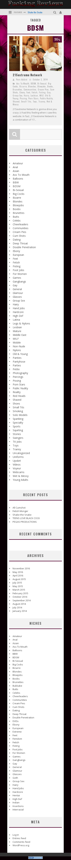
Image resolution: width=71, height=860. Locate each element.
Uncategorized (21, 453)
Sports (16, 426)
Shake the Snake (35, 12)
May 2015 (18, 586)
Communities (30, 89)
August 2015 (19, 579)
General (17, 289)
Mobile (17, 342)
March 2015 (19, 589)
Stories (17, 434)
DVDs (16, 721)
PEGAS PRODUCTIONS (25, 521)
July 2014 (17, 607)
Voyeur (17, 468)
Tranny (41, 101)
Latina (16, 319)
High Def (18, 316)
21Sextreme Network (27, 75)
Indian (16, 802)
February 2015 (20, 593)
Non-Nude (19, 346)
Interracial (18, 809)
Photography (20, 373)
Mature (17, 331)
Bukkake (17, 685)
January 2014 (20, 611)
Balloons (18, 178)
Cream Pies (43, 89)
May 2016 (18, 572)
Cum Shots (19, 235)
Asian (16, 171)
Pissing (23, 98)
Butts (16, 216)
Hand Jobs (19, 308)
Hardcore (18, 312)
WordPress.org (21, 845)
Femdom (17, 738)
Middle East (19, 335)
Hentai (16, 795)
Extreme (17, 731)
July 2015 (17, 582)
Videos (17, 464)
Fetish (35, 92)
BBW (16, 182)
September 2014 (22, 600)
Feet (28, 92)
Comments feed (21, 841)
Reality (17, 392)
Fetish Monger (20, 511)
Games (17, 277)
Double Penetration (24, 247)
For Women (20, 274)
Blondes (32, 86)
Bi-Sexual (42, 83)
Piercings (18, 377)
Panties (17, 357)
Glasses (17, 296)
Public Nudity (46, 98)
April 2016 (18, 575)
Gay (49, 92)
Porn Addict (21, 79)
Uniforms (18, 457)
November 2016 (21, 568)
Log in (16, 834)
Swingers (18, 438)
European (18, 255)
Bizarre (23, 86)
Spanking (18, 418)
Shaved (16, 101)
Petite (16, 369)
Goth (15, 777)
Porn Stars (33, 98)
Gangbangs (19, 281)
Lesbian (34, 95)
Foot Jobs (18, 270)
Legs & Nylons (21, 323)
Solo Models (20, 415)
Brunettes (17, 89)
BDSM (33, 83)
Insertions (18, 806)
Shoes (16, 403)
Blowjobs (42, 86)
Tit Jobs (17, 441)
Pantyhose (19, 361)
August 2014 (19, 603)
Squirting (18, 430)
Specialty (18, 422)
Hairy (26, 95)
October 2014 (20, 596)
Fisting (42, 92)
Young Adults (20, 479)
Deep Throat (20, 243)
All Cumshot (19, 507)
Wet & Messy (21, 476)
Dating (17, 239)
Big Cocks (18, 194)
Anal (15, 167)
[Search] (55, 12)
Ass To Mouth (22, 83)
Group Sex (17, 95)
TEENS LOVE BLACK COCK (26, 518)
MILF (42, 95)
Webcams (18, 472)
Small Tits (26, 101)
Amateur (18, 163)
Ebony (22, 92)
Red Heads (19, 396)
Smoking (18, 411)
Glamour (18, 293)
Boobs (50, 86)
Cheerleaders (20, 224)
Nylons (17, 350)
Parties (17, 365)
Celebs (17, 220)
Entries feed (19, 838)
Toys (35, 101)
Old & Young (20, 354)
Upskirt (17, 460)
